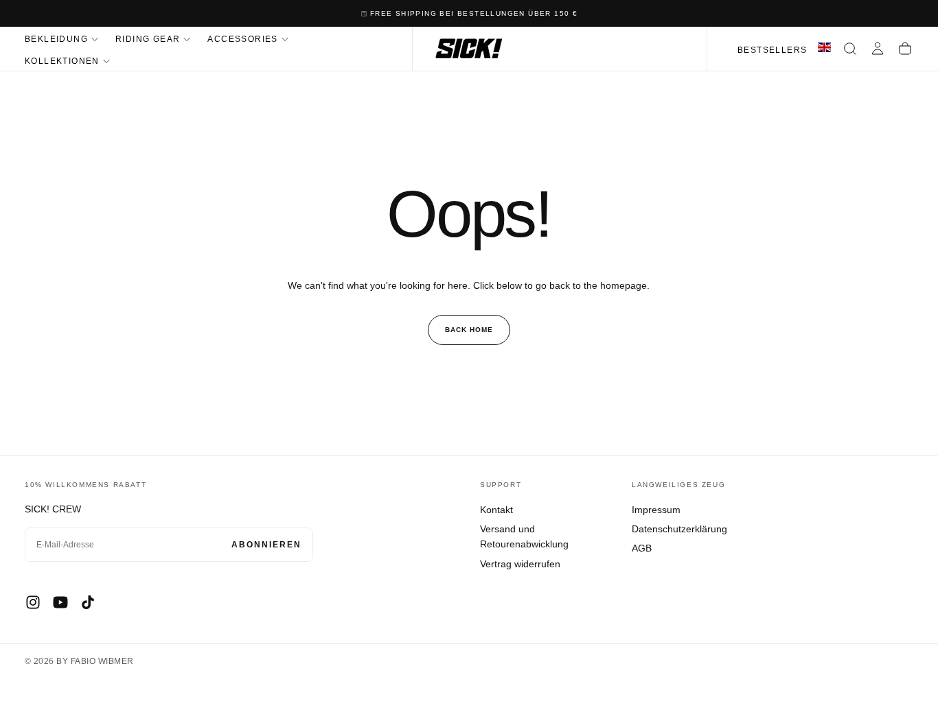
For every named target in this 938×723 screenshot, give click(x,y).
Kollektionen (62, 61)
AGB (642, 548)
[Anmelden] (877, 49)
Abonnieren (266, 544)
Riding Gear (147, 39)
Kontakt (496, 509)
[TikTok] (88, 602)
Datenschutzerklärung (679, 528)
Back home (469, 329)
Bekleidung (56, 39)
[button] (850, 49)
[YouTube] (60, 602)
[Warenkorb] (905, 49)
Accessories (242, 39)
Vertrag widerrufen (520, 563)
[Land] (824, 49)
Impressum (656, 509)
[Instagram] (33, 602)
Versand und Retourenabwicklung (524, 536)
